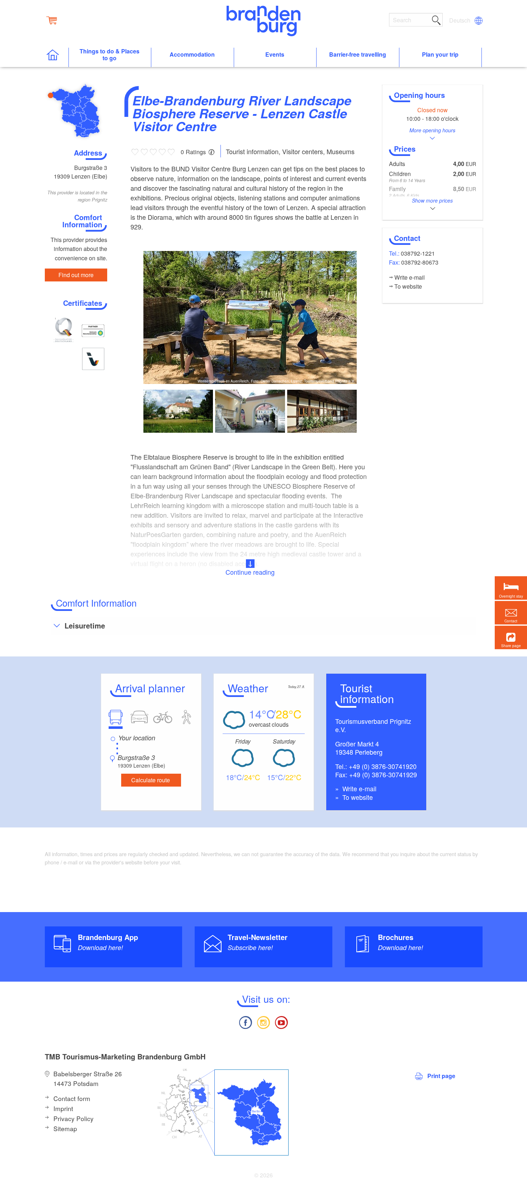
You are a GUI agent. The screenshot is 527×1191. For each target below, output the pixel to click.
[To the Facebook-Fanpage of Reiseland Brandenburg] (245, 1021)
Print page (441, 1076)
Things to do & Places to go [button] (109, 55)
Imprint (63, 1108)
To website (357, 797)
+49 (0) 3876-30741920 (383, 766)
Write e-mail (358, 788)
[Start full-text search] (436, 19)
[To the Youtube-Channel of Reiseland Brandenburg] (281, 1021)
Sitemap (65, 1128)
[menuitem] (460, 20)
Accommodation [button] (192, 54)
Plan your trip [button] (440, 54)
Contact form (71, 1098)
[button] (511, 637)
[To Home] (56, 57)
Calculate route (150, 780)
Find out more (76, 275)
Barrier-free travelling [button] (357, 54)
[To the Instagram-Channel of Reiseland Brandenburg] (263, 1021)
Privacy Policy (73, 1118)
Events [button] (274, 54)
